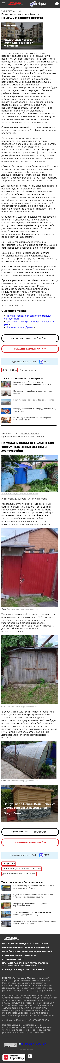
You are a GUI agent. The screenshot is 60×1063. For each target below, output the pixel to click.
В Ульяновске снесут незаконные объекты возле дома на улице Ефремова (34, 922)
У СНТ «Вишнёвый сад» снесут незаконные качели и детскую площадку (32, 913)
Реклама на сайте (13, 959)
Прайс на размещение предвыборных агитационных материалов (25, 964)
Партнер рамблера (26, 1049)
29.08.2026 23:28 (9, 433)
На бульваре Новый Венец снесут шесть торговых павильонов (29, 805)
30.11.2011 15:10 (8, 11)
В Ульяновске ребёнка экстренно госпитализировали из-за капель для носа (32, 383)
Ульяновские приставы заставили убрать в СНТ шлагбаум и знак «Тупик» (34, 887)
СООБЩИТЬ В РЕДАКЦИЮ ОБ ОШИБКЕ (23, 969)
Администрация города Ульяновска (19, 493)
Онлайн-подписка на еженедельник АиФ (27, 951)
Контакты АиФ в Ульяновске (19, 955)
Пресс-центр (40, 943)
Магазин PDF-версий (37, 947)
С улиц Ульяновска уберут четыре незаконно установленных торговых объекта (33, 896)
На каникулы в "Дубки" (20, 327)
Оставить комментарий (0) (30, 349)
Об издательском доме (16, 943)
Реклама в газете (12, 947)
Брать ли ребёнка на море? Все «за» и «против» (34, 400)
